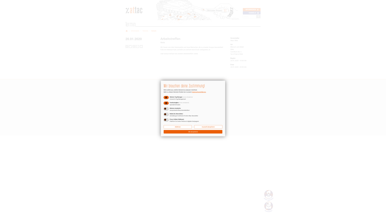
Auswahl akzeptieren (208, 127)
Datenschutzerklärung (199, 92)
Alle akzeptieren (193, 132)
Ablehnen (178, 127)
